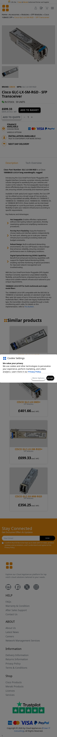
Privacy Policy (34, 371)
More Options (38, 378)
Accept (50, 378)
